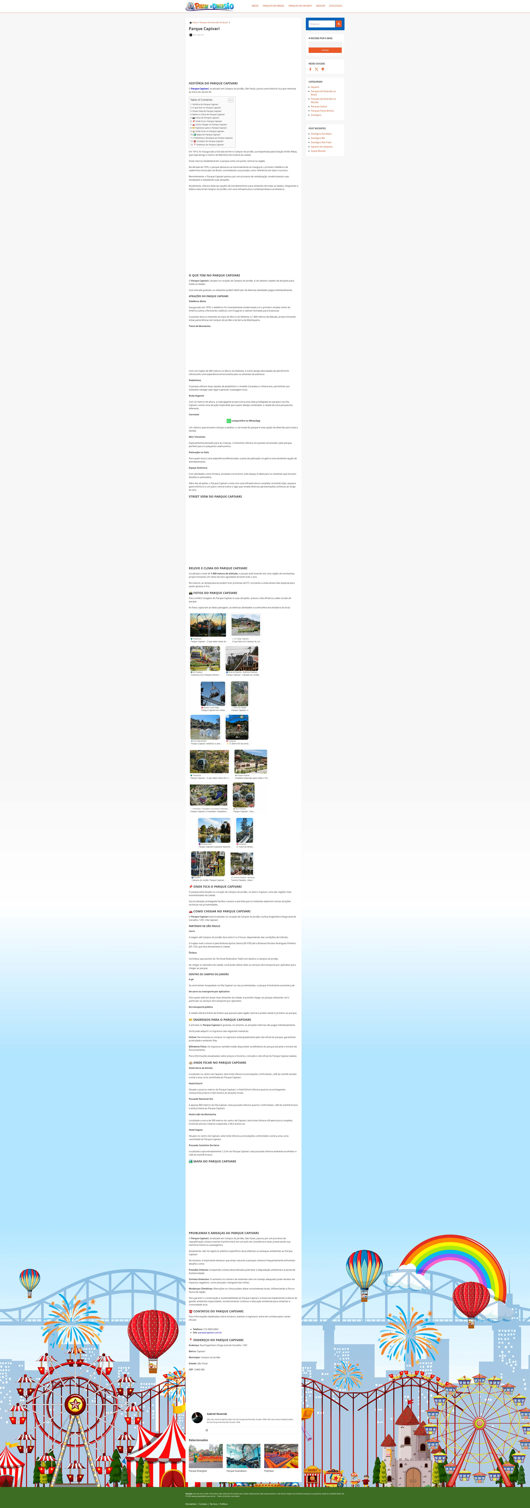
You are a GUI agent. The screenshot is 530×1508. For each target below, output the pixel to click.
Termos (214, 1504)
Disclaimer (191, 1504)
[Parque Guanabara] (244, 1456)
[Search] (339, 23)
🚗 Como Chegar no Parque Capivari (209, 124)
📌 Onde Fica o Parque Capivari (207, 121)
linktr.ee (322, 69)
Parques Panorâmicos (322, 110)
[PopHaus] (281, 1456)
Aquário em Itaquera (322, 146)
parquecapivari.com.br (210, 1332)
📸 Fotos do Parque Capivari (205, 117)
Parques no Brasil (273, 5)
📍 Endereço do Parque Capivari (209, 144)
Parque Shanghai (198, 1470)
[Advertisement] (243, 60)
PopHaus (269, 1470)
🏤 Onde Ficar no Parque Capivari (208, 131)
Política (223, 1504)
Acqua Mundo (318, 150)
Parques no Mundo (300, 5)
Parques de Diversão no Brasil (214, 22)
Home (195, 22)
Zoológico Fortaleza (321, 133)
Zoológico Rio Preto (321, 142)
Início (255, 5)
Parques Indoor (319, 106)
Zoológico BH (318, 138)
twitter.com (316, 69)
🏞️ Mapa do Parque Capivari (207, 134)
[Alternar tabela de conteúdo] (229, 100)
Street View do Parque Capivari (206, 111)
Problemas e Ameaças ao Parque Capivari (213, 138)
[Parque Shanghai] (206, 1456)
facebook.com (310, 69)
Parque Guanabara (237, 1470)
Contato (203, 1504)
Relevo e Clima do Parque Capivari (208, 114)
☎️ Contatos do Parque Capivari (208, 141)
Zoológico (335, 5)
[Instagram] (207, 1430)
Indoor (320, 5)
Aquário (315, 87)
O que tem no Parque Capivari (206, 107)
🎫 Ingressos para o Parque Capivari (209, 127)
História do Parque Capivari (205, 104)
